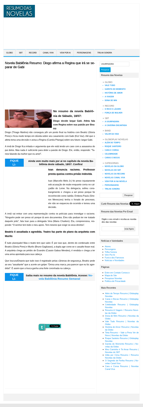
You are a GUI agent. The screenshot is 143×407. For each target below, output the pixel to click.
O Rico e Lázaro (113, 109)
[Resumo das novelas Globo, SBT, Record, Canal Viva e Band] (18, 15)
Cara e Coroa (112, 150)
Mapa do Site (111, 275)
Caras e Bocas (112, 158)
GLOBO (9, 53)
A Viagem (109, 97)
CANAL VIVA (48, 53)
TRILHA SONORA (104, 53)
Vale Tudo (110, 85)
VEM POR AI (65, 53)
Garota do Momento (115, 89)
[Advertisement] (89, 24)
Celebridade (111, 154)
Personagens (112, 185)
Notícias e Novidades (114, 260)
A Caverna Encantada (116, 125)
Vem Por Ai (110, 255)
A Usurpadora (112, 122)
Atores (108, 246)
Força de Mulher (113, 113)
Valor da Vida (112, 134)
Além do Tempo (112, 143)
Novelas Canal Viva (115, 178)
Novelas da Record (115, 174)
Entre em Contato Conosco (117, 273)
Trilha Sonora (112, 189)
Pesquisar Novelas (113, 278)
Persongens (110, 249)
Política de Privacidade (115, 281)
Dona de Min (111, 100)
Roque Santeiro (113, 146)
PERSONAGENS (84, 53)
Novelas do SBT (113, 170)
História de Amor (113, 93)
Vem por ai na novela (116, 181)
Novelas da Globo (114, 166)
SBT (21, 53)
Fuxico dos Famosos (114, 258)
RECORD (33, 53)
